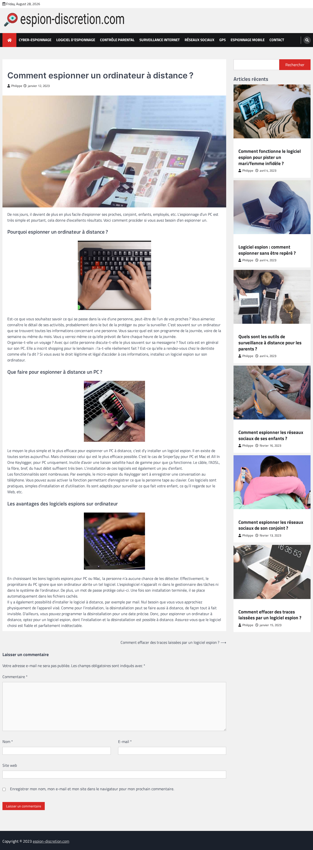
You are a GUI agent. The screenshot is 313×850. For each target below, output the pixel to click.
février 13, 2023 (270, 535)
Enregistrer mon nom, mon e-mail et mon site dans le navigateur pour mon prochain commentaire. (92, 789)
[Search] (307, 40)
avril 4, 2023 (268, 170)
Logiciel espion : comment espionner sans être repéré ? (267, 250)
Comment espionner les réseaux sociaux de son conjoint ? (270, 525)
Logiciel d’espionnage (75, 40)
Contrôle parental (117, 40)
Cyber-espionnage (35, 40)
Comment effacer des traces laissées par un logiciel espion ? (269, 615)
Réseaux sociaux (199, 40)
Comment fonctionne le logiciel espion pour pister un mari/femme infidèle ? (269, 157)
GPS (222, 40)
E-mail (125, 741)
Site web (9, 765)
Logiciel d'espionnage (255, 606)
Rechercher (294, 65)
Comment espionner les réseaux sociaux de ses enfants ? (270, 436)
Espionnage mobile (248, 40)
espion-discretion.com (51, 841)
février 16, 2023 (270, 445)
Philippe (16, 86)
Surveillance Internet (159, 40)
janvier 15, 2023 (270, 625)
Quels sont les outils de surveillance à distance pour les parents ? (270, 343)
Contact (276, 40)
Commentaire (15, 677)
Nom (7, 741)
